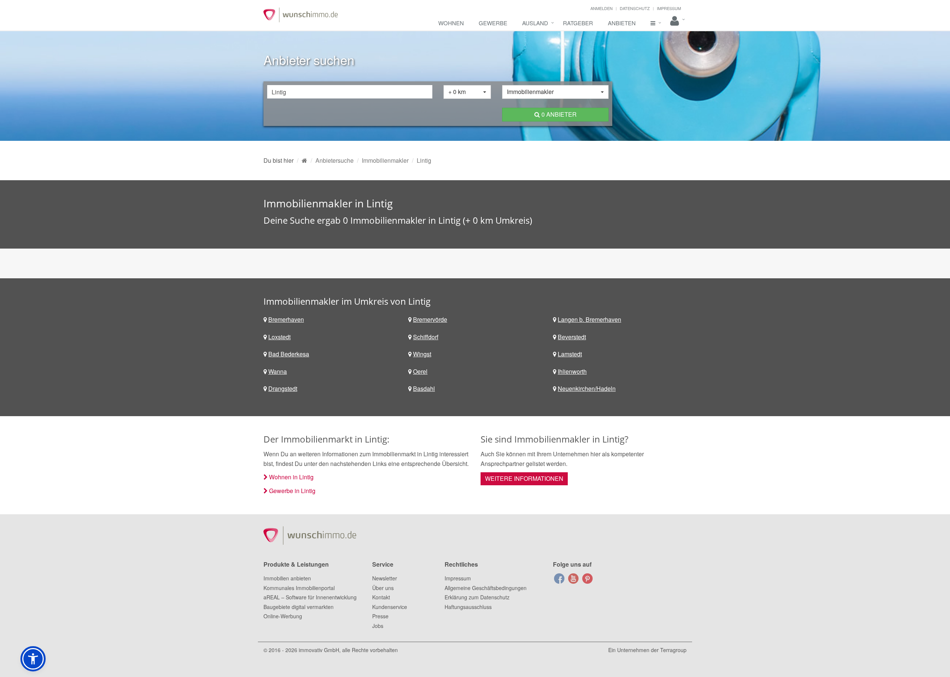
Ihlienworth (572, 371)
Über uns (383, 588)
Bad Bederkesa (288, 354)
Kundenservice (389, 606)
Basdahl (424, 388)
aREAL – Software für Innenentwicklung (310, 597)
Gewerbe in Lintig (292, 490)
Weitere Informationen (524, 478)
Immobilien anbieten (287, 578)
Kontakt (381, 597)
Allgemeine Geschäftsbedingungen (486, 588)
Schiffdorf (425, 337)
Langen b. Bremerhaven (589, 319)
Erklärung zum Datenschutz (477, 597)
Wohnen (451, 23)
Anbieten (622, 23)
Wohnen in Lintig (291, 477)
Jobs (377, 625)
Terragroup (673, 650)
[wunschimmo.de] (304, 160)
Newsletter (384, 578)
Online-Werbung (282, 616)
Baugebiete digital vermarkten (298, 606)
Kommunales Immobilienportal (299, 588)
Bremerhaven (286, 319)
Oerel (420, 371)
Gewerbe (493, 23)
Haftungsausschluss (468, 606)
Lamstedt (570, 354)
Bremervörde (430, 319)
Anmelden (601, 8)
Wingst (422, 354)
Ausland (535, 23)
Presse (380, 616)
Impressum (669, 8)
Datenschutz (635, 8)
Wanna (277, 371)
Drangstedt (282, 388)
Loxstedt (279, 337)
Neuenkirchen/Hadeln (587, 388)
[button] (33, 659)
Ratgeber (578, 23)
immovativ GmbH (319, 650)
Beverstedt (572, 337)
